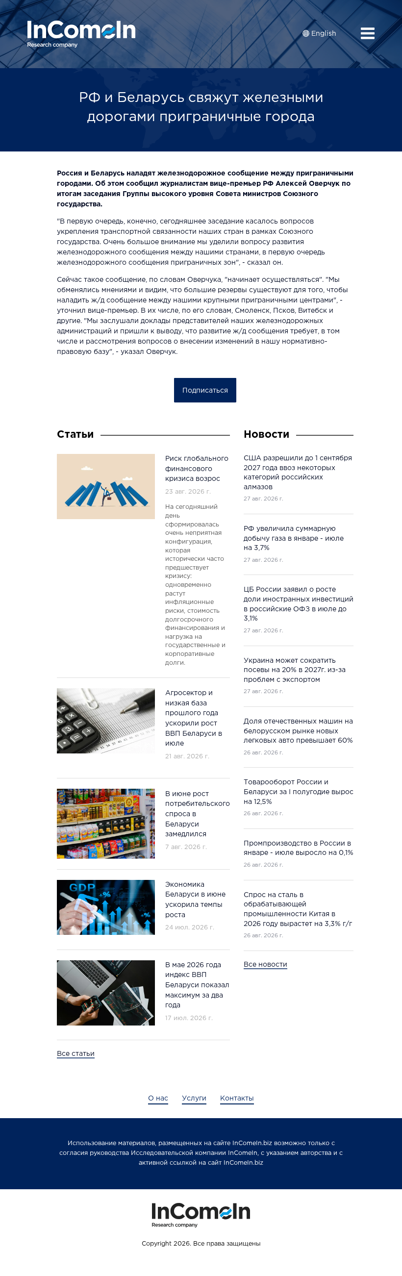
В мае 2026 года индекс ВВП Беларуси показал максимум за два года (197, 985)
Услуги (194, 1098)
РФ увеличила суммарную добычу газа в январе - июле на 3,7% (294, 538)
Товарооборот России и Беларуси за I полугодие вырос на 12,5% (298, 791)
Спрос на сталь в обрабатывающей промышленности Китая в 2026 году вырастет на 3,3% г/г (298, 909)
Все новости (265, 965)
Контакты (237, 1098)
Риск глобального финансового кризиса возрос (196, 469)
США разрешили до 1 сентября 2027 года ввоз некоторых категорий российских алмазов (298, 472)
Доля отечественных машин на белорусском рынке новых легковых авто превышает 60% (298, 731)
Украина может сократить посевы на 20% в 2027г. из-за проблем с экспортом (295, 670)
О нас (158, 1098)
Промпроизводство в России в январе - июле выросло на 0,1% (298, 848)
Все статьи (76, 1054)
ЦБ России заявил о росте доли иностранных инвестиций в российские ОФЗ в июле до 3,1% (298, 604)
